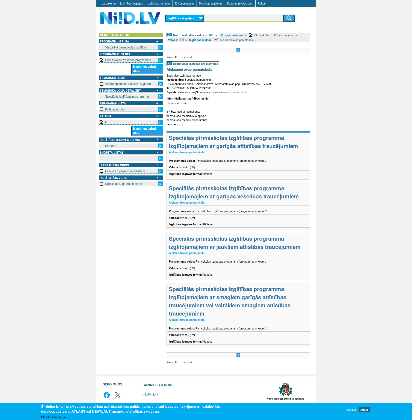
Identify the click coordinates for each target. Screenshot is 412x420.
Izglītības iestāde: (200, 40)
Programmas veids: (234, 35)
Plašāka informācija (53, 417)
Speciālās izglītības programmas (127, 96)
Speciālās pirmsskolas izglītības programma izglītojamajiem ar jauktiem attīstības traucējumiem (235, 242)
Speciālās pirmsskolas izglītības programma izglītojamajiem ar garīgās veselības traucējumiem (234, 192)
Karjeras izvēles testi (240, 3)
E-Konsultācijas (184, 3)
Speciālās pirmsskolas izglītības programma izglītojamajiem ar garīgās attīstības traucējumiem (233, 142)
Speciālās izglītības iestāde (123, 183)
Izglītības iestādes (158, 3)
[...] (181, 124)
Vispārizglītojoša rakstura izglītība (128, 84)
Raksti (262, 3)
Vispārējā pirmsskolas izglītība (125, 47)
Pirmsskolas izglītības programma (128, 60)
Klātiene (110, 146)
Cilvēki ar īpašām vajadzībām (125, 171)
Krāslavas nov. (115, 109)
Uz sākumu (108, 3)
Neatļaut (351, 409)
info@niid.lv (151, 394)
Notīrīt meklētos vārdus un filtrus (195, 35)
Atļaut (364, 409)
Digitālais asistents (211, 3)
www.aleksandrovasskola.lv (229, 92)
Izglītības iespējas (131, 3)
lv (106, 122)
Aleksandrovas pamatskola (237, 40)
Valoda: (173, 40)
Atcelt (137, 71)
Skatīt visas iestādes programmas (195, 64)
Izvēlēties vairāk (145, 66)
